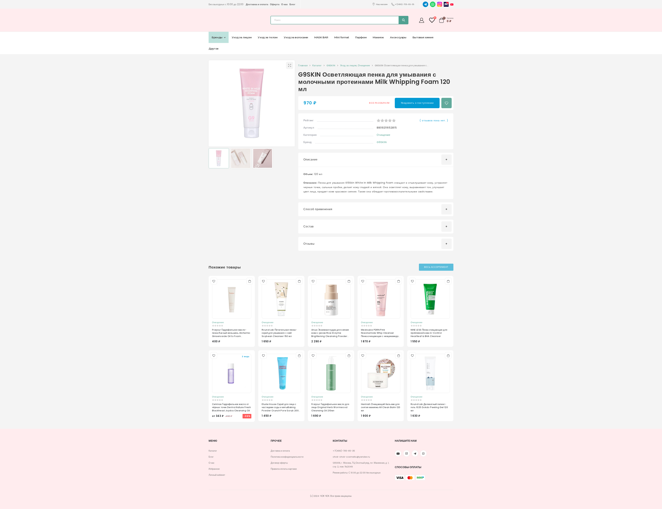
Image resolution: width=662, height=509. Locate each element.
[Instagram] (439, 4)
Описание (310, 159)
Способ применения (317, 209)
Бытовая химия (423, 37)
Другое (214, 48)
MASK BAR (321, 37)
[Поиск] (403, 20)
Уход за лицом (242, 37)
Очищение (383, 135)
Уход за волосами (296, 37)
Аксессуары (398, 37)
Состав (308, 226)
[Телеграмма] (415, 453)
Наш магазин (382, 4)
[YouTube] (451, 4)
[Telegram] (425, 4)
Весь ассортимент (436, 267)
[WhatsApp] (432, 4)
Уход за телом (267, 37)
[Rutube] (446, 4)
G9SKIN (382, 142)
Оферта (274, 4)
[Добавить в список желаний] (446, 103)
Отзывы (309, 244)
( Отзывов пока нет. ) (434, 120)
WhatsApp (423, 453)
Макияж (378, 37)
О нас (284, 4)
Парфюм (361, 37)
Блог (292, 4)
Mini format (341, 37)
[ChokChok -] (228, 19)
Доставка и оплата (257, 4)
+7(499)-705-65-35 (404, 4)
